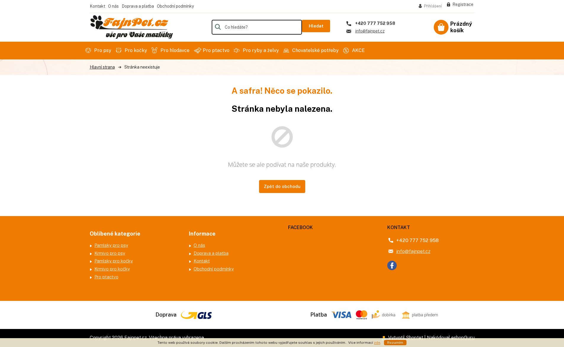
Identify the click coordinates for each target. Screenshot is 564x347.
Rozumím (395, 342)
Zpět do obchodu (282, 186)
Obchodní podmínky (175, 6)
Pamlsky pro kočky (113, 260)
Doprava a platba (138, 6)
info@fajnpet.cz (413, 251)
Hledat (316, 25)
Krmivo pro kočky (112, 268)
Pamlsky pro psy (111, 245)
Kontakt (97, 6)
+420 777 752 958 (417, 240)
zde (377, 342)
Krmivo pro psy (109, 253)
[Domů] (102, 67)
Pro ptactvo (106, 276)
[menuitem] (99, 50)
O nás (113, 6)
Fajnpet (392, 265)
